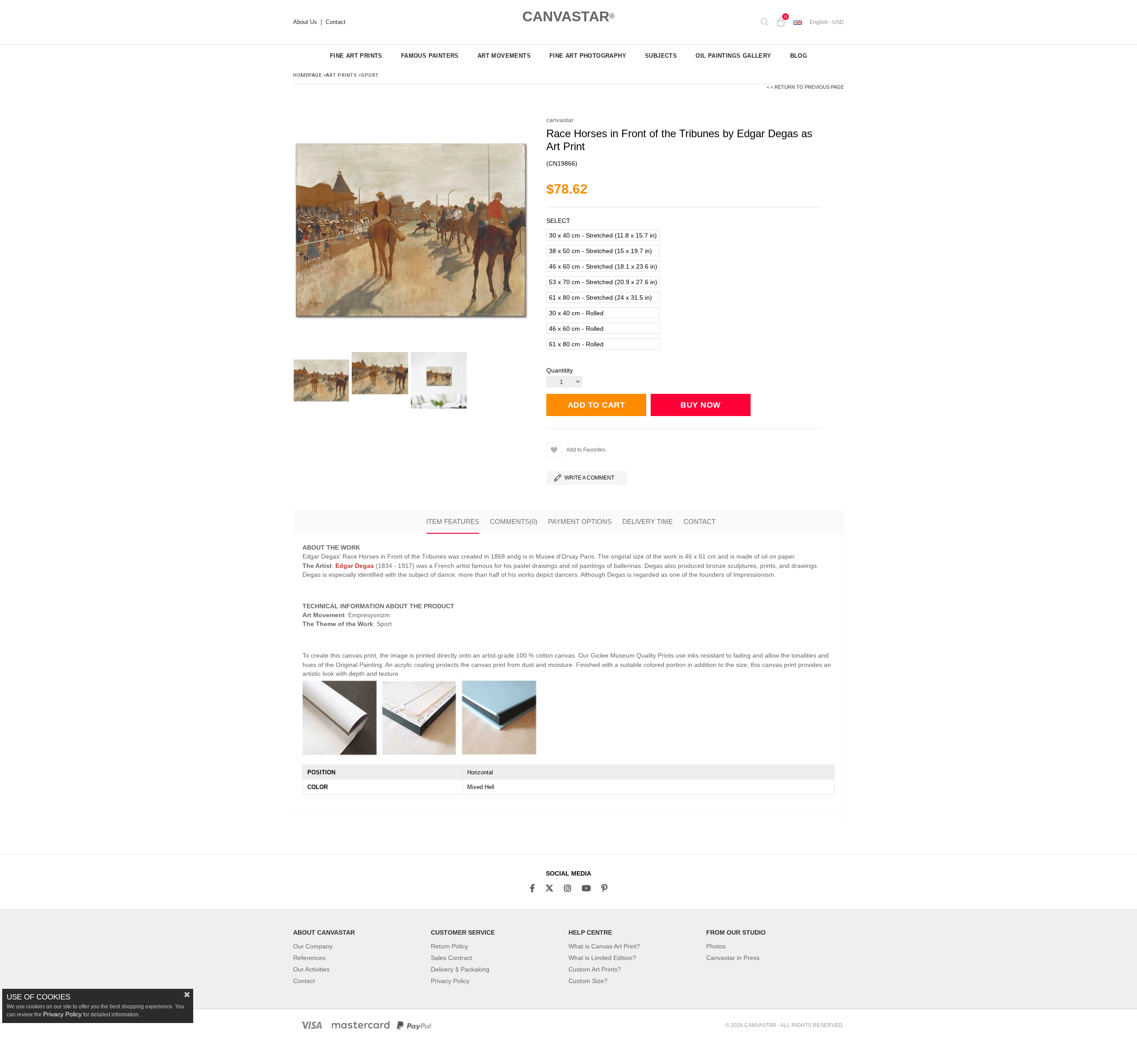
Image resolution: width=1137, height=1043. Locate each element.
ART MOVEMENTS (504, 55)
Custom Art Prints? (594, 969)
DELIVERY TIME (647, 521)
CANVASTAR (568, 16)
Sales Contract (451, 957)
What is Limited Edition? (602, 957)
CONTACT (700, 521)
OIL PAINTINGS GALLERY (733, 55)
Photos (716, 946)
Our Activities (311, 969)
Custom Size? (588, 980)
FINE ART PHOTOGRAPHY (587, 55)
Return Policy (449, 946)
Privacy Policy (450, 980)
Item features (452, 521)
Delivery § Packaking (460, 969)
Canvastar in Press (732, 957)
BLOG (798, 55)
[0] (780, 22)
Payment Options (580, 521)
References (309, 957)
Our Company (313, 946)
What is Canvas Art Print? (604, 946)
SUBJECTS (661, 55)
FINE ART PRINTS (356, 55)
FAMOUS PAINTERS (430, 55)
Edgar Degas (354, 565)
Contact (336, 22)
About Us (305, 22)
